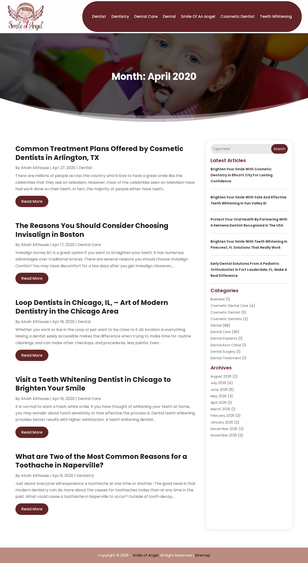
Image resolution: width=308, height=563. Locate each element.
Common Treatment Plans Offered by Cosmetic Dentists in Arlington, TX (99, 153)
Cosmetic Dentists (226, 318)
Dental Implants (224, 338)
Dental (169, 16)
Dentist (99, 16)
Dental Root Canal (226, 345)
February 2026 (222, 415)
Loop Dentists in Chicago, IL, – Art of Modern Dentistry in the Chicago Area (91, 307)
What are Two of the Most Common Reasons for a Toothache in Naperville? (101, 461)
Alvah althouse (35, 168)
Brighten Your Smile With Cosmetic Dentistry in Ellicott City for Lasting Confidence (242, 175)
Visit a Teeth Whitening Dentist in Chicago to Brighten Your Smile (93, 384)
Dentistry (120, 16)
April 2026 (219, 402)
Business (218, 299)
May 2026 (219, 396)
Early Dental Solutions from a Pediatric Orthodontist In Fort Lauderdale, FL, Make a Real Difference (249, 269)
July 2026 (218, 382)
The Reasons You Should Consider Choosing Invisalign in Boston (91, 230)
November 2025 (224, 435)
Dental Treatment (226, 358)
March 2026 (220, 409)
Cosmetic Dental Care (229, 305)
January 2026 (222, 422)
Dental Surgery (223, 351)
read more (31, 201)
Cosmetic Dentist (237, 16)
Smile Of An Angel (198, 16)
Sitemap (202, 555)
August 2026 (221, 376)
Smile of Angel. (146, 555)
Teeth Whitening (276, 16)
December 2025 (224, 428)
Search (279, 148)
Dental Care (146, 16)
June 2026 (219, 389)
